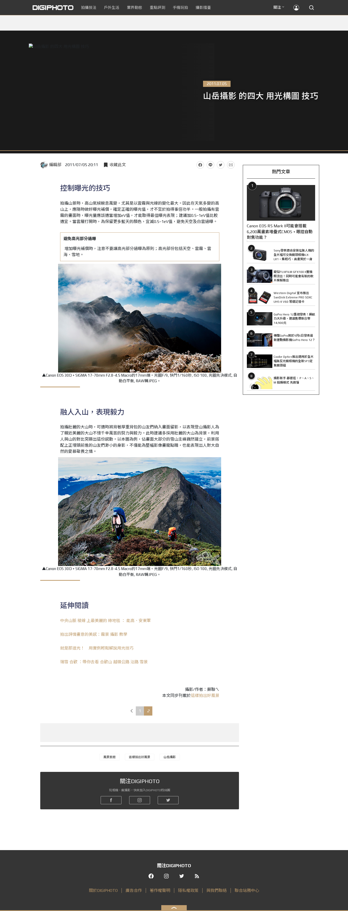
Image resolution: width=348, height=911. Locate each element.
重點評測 (157, 7)
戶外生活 (111, 7)
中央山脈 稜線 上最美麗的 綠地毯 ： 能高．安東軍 (105, 620)
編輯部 (55, 164)
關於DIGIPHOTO (103, 890)
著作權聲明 (160, 890)
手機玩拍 (180, 7)
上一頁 (131, 711)
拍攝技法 (88, 7)
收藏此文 (118, 164)
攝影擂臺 (203, 7)
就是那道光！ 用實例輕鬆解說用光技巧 (96, 648)
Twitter (220, 165)
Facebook (200, 165)
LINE (210, 165)
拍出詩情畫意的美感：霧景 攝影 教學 (93, 634)
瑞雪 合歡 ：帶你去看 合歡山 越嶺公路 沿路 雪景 (104, 661)
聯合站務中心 (247, 890)
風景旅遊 (109, 757)
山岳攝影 (170, 757)
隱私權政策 (188, 890)
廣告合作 (134, 890)
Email (231, 165)
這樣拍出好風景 (205, 695)
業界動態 (134, 7)
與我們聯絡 (216, 890)
